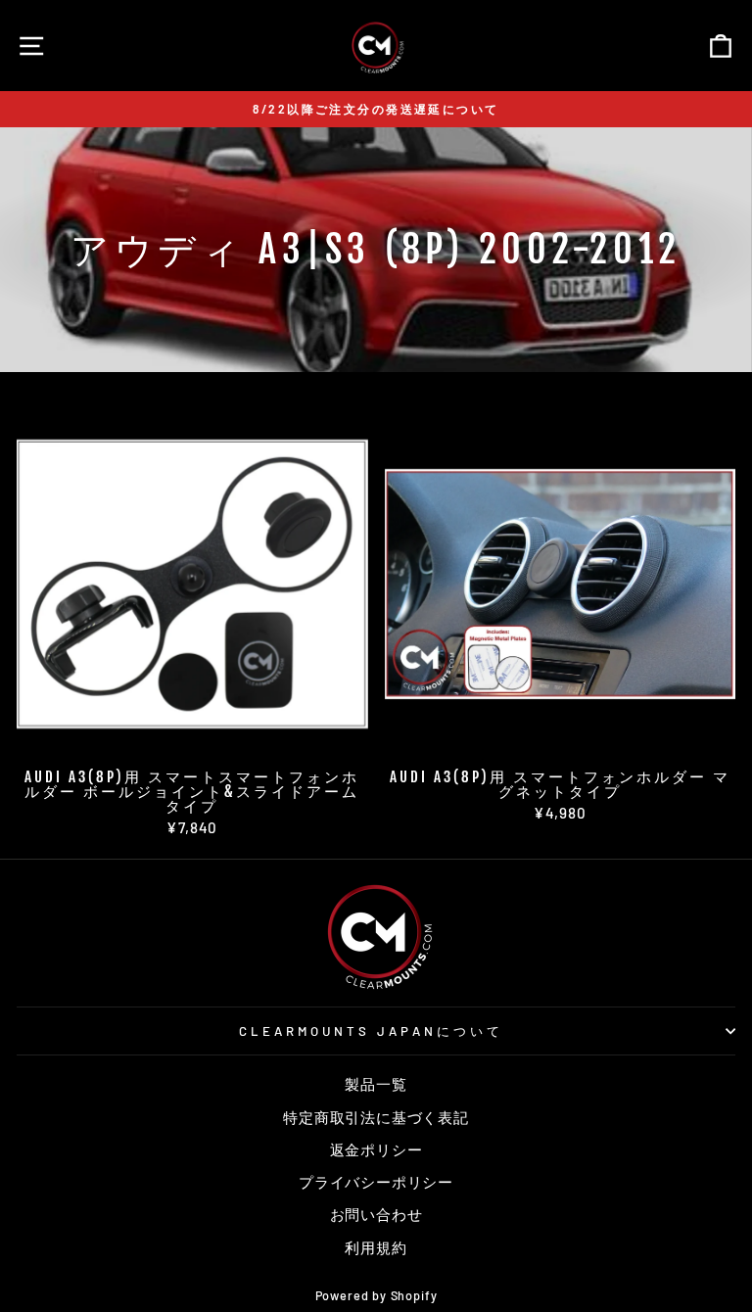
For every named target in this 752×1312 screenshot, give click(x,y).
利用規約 (375, 1247)
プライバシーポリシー (376, 1182)
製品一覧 (375, 1084)
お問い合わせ (376, 1214)
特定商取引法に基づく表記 (376, 1117)
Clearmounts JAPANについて (370, 1031)
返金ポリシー (376, 1149)
